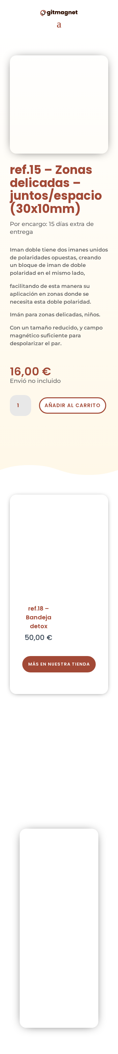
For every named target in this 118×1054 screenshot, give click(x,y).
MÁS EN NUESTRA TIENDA (59, 664)
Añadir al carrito (73, 405)
